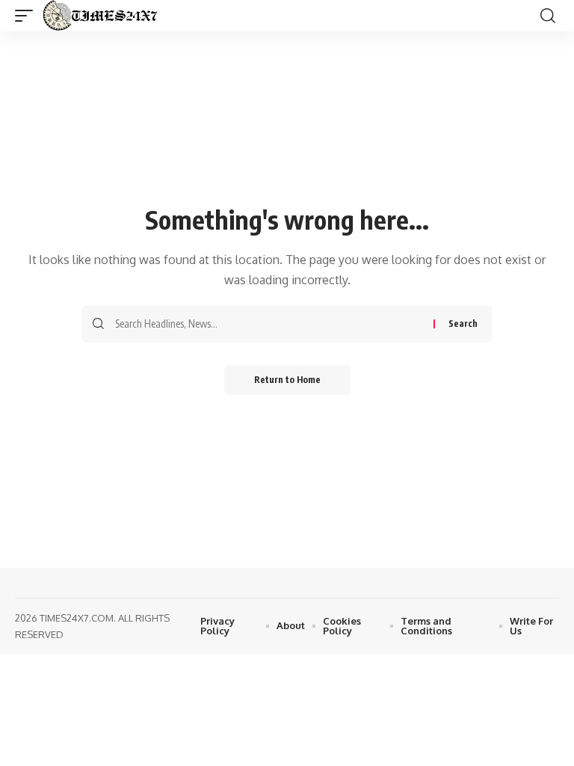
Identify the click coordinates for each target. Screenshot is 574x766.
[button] (27, 15)
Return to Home (287, 379)
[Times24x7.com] (103, 15)
